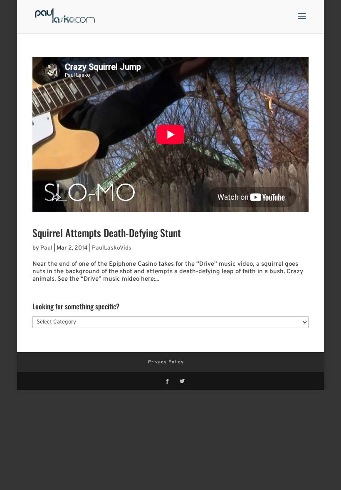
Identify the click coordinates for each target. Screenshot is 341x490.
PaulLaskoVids (111, 248)
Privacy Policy (166, 362)
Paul (46, 248)
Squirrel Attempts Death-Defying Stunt (106, 232)
